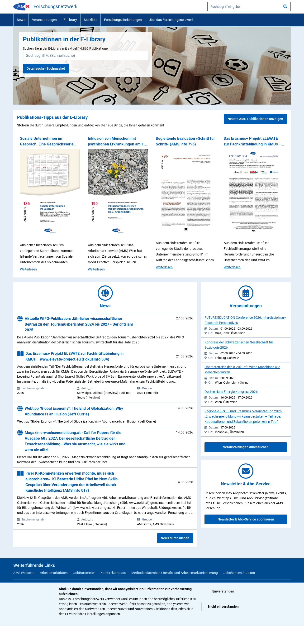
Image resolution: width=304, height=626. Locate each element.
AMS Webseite (23, 573)
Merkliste (90, 20)
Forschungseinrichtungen (123, 20)
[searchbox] (249, 6)
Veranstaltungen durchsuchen (246, 447)
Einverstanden (223, 591)
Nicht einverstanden (223, 606)
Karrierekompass (113, 573)
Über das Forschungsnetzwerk (171, 20)
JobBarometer (84, 573)
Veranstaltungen (44, 20)
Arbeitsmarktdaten (54, 573)
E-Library (70, 20)
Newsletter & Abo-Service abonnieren (246, 519)
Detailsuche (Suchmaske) (46, 68)
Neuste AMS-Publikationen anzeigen (255, 119)
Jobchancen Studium (239, 573)
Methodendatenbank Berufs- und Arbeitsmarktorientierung (174, 573)
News (21, 20)
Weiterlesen (28, 269)
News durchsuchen (175, 538)
